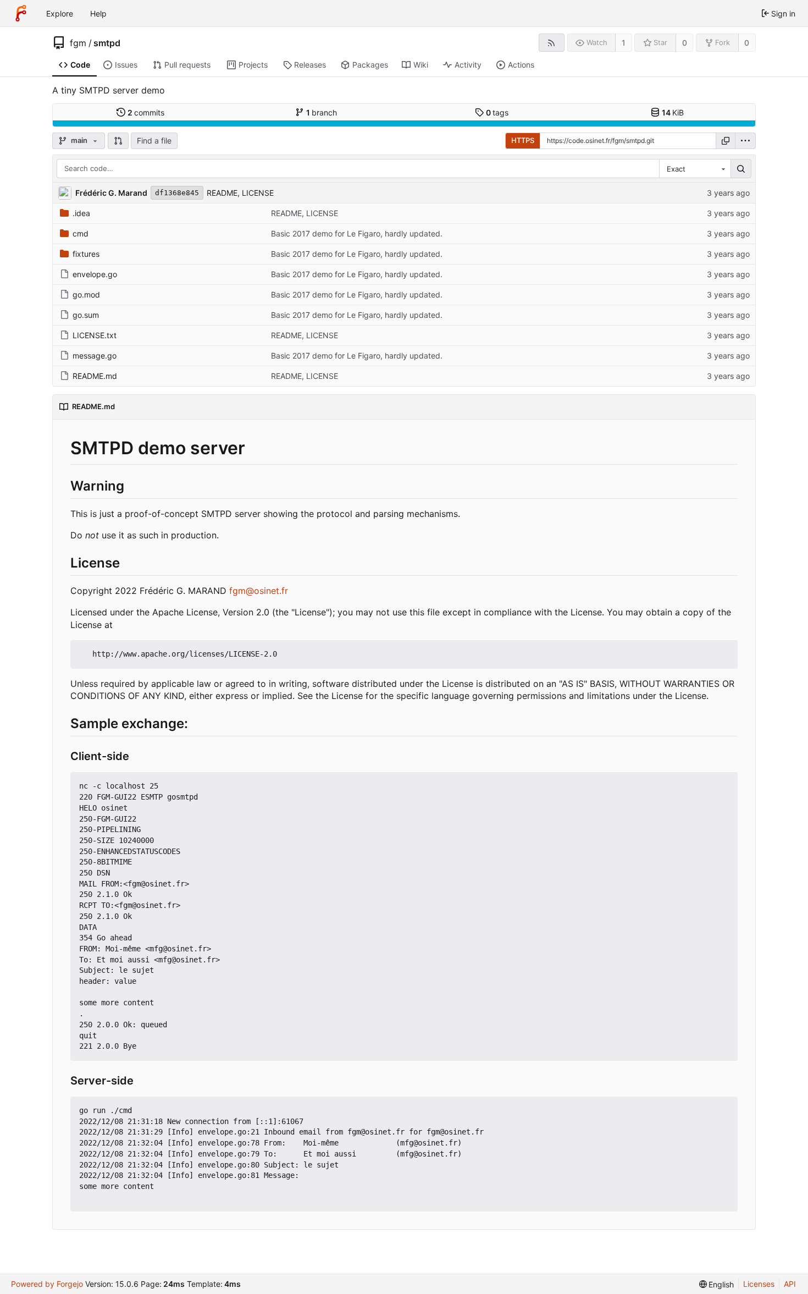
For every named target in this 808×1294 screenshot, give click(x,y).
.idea (81, 213)
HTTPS (522, 140)
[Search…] (740, 169)
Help (98, 13)
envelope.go (95, 274)
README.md (95, 376)
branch (321, 112)
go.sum (86, 315)
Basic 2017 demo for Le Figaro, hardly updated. (356, 233)
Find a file (154, 140)
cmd (80, 233)
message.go (95, 355)
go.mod (86, 294)
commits (146, 112)
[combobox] (694, 169)
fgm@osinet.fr (258, 590)
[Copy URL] (725, 141)
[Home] (20, 13)
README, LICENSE (240, 192)
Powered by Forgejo (47, 1284)
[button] (118, 141)
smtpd (106, 42)
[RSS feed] (552, 43)
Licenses (758, 1284)
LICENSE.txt (95, 335)
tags (497, 112)
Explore (59, 13)
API (790, 1284)
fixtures (86, 253)
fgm (78, 42)
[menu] (745, 141)
